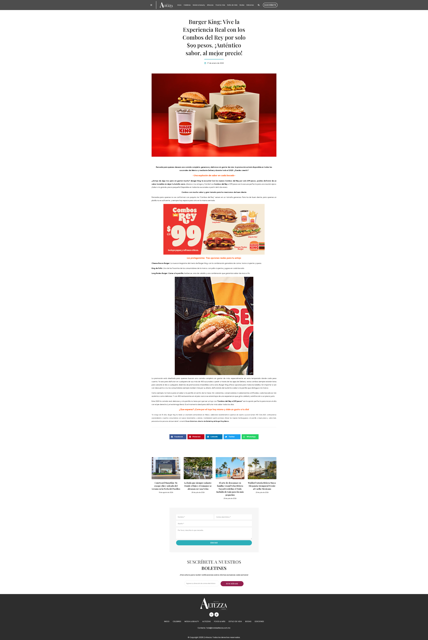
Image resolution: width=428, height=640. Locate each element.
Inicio (179, 5)
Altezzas (210, 5)
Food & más (220, 5)
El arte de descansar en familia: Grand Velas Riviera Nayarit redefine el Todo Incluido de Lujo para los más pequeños (230, 489)
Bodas (242, 5)
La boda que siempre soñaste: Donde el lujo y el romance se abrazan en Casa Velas (198, 486)
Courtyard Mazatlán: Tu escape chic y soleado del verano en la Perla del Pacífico (166, 486)
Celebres (187, 5)
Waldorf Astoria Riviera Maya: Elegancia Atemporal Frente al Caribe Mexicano (262, 486)
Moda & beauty (199, 5)
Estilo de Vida (232, 5)
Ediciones (250, 5)
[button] (258, 5)
